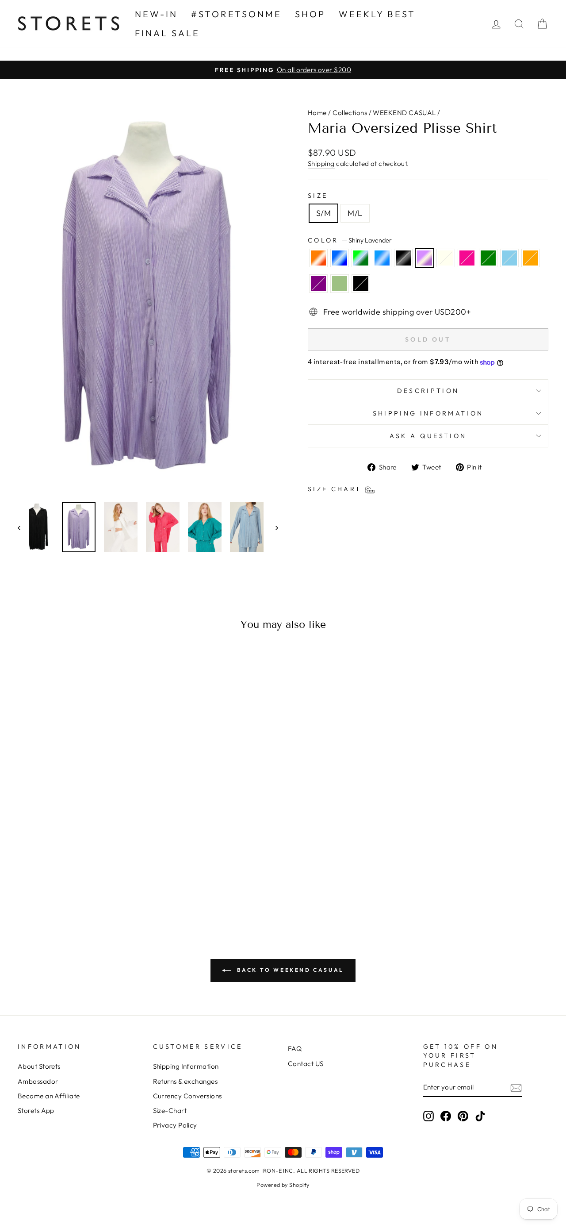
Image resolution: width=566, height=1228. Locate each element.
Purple (318, 284)
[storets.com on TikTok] (480, 1115)
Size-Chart (170, 1110)
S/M (323, 213)
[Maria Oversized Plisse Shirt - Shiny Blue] (38, 874)
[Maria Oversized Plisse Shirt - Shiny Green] (50, 874)
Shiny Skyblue (382, 258)
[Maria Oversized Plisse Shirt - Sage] (86, 884)
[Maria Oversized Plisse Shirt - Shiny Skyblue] (62, 874)
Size (318, 196)
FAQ (295, 1048)
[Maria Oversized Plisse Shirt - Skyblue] (134, 874)
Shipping (321, 163)
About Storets (39, 1066)
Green (488, 258)
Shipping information (428, 413)
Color (350, 240)
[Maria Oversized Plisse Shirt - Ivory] (98, 874)
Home (317, 112)
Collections (350, 112)
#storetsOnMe (236, 13)
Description (428, 391)
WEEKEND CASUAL (404, 112)
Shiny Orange (318, 258)
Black (361, 284)
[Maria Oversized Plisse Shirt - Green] (122, 874)
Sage (339, 284)
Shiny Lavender (424, 258)
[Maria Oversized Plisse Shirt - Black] (98, 884)
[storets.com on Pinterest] (463, 1115)
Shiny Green (361, 258)
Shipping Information (186, 1066)
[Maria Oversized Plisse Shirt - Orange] (62, 884)
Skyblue (509, 258)
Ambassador (38, 1081)
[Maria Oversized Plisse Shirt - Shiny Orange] (27, 874)
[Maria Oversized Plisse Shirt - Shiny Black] (74, 874)
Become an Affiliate (49, 1096)
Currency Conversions (187, 1096)
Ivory (446, 258)
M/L (355, 213)
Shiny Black (403, 258)
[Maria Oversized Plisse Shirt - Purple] (74, 884)
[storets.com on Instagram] (428, 1115)
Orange (530, 258)
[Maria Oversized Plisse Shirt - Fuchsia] (110, 874)
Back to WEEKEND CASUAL (289, 969)
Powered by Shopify (282, 1184)
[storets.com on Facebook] (445, 1115)
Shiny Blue (339, 258)
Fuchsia (467, 258)
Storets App (36, 1110)
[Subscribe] (516, 1087)
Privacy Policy (175, 1125)
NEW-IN (156, 13)
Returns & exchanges (185, 1081)
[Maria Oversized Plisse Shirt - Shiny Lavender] (86, 874)
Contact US (306, 1063)
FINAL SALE (167, 32)
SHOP (310, 13)
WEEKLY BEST (377, 13)
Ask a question (428, 436)
